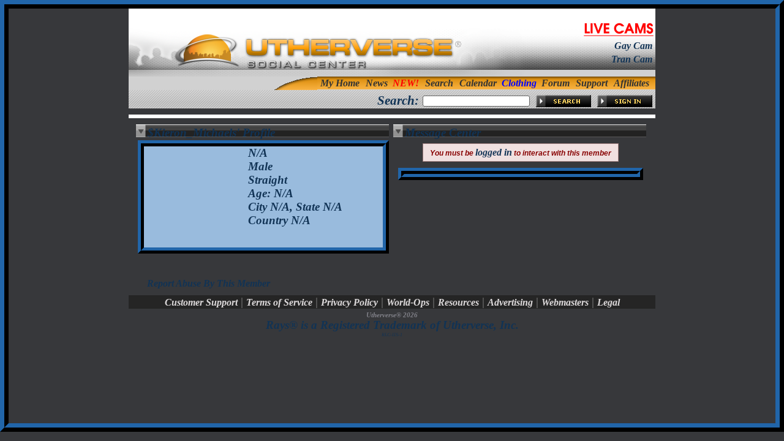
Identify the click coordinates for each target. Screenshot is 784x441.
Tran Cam (631, 59)
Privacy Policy (349, 302)
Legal (608, 302)
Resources (458, 302)
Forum (555, 83)
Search (439, 83)
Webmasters (565, 302)
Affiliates (631, 83)
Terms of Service (279, 302)
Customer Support (201, 302)
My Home (340, 83)
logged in (493, 152)
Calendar (478, 83)
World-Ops (407, 302)
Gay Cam (633, 45)
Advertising (510, 302)
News (377, 83)
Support (592, 83)
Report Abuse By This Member (208, 283)
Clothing (519, 83)
